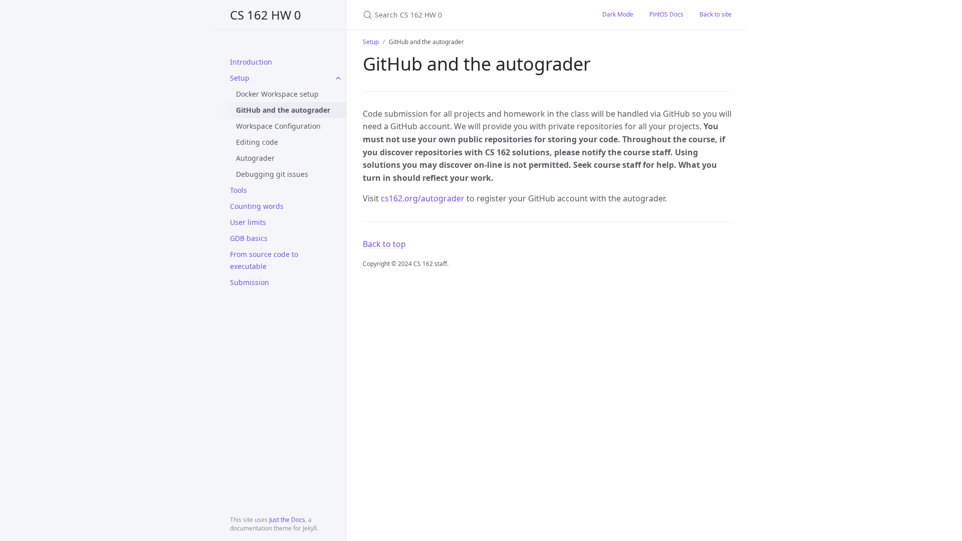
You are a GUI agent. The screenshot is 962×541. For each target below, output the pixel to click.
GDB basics (249, 238)
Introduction (251, 62)
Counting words (257, 206)
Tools (238, 190)
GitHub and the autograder (283, 110)
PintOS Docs (666, 14)
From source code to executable (264, 260)
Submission (249, 282)
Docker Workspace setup (277, 94)
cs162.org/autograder (422, 198)
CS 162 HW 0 (265, 15)
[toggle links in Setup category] (338, 78)
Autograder (255, 158)
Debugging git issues (272, 174)
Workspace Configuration (278, 126)
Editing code (257, 142)
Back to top (384, 243)
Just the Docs (287, 519)
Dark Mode (617, 14)
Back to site (715, 14)
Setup (240, 78)
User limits (248, 222)
